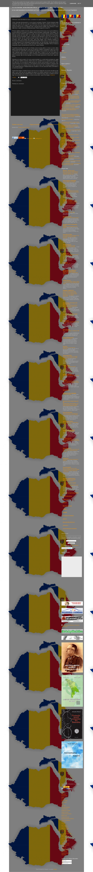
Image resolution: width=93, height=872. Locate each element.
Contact (63, 37)
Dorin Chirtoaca (64, 838)
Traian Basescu (64, 808)
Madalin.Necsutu (67, 280)
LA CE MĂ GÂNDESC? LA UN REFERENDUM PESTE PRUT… (69, 246)
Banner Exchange (65, 39)
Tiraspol (63, 823)
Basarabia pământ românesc (67, 818)
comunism (63, 821)
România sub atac (67, 438)
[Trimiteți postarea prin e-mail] (19, 77)
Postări (64, 860)
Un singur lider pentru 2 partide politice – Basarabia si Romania (71, 423)
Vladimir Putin (64, 835)
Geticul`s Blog (66, 365)
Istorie (62, 797)
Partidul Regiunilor (65, 844)
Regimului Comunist (65, 853)
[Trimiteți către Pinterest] (26, 77)
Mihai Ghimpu (64, 800)
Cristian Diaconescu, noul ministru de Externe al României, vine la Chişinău (70, 414)
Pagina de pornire (35, 124)
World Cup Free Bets (67, 394)
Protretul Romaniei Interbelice (70, 528)
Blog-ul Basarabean (67, 496)
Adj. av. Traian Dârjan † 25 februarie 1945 (71, 330)
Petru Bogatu (66, 320)
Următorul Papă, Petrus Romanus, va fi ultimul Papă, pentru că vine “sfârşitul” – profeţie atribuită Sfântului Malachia (71, 404)
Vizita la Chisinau (65, 828)
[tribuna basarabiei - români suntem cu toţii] (62, 21)
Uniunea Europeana (65, 820)
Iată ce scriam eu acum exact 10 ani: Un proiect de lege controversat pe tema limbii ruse (71, 450)
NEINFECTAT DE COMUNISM (69, 393)
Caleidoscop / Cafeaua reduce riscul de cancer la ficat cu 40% (70, 255)
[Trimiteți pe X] (23, 77)
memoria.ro (65, 525)
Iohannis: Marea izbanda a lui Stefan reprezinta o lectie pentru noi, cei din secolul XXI (70, 357)
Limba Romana (64, 826)
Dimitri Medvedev (65, 836)
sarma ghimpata (64, 831)
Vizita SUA (63, 854)
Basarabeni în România (68, 515)
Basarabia (63, 794)
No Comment (64, 795)
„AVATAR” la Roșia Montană (68, 431)
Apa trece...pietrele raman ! (69, 478)
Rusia (62, 803)
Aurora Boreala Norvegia (68, 212)
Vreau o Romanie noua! (68, 337)
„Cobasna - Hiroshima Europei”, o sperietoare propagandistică (68, 156)
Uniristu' (65, 502)
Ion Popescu (64, 851)
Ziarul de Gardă (66, 189)
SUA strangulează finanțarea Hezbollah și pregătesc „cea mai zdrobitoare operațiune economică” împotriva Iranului (70, 115)
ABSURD (65, 512)
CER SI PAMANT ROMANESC (69, 180)
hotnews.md (66, 253)
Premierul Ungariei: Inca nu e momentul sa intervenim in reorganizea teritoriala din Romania (71, 440)
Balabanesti (65, 458)
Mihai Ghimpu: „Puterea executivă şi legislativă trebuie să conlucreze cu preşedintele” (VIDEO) (70, 306)
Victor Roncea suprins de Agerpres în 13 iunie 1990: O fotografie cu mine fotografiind (71, 236)
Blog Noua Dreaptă (67, 505)
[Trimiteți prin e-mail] (21, 77)
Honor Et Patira (66, 329)
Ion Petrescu (66, 211)
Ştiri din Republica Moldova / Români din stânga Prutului (69, 271)
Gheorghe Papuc (65, 849)
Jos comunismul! (67, 467)
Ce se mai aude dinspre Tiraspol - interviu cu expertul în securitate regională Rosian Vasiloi (71, 282)
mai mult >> (64, 46)
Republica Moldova (65, 807)
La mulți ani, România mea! (68, 315)
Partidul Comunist (65, 817)
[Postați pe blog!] (22, 77)
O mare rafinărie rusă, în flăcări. (69, 181)
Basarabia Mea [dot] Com (69, 522)
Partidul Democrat (65, 843)
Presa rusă (63, 846)
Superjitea (65, 262)
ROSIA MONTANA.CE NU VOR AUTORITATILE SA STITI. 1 (69, 480)
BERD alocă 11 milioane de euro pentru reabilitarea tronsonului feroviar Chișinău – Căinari (71, 192)
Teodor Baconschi (65, 840)
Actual (62, 29)
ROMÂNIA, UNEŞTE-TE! (68, 290)
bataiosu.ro (65, 499)
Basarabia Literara (67, 216)
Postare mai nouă (17, 124)
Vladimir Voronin (64, 812)
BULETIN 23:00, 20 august (67, 119)
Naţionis (65, 518)
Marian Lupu (64, 815)
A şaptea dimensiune (68, 199)
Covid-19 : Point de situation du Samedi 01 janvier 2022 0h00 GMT (70, 141)
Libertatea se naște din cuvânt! (70, 314)
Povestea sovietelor (65, 31)
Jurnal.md (52, 75)
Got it (79, 3)
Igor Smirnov (64, 825)
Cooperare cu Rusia (65, 810)
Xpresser (65, 380)
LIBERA (64, 509)
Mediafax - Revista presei (69, 170)
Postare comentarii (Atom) (24, 127)
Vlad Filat (63, 805)
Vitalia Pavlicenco (67, 244)
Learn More (73, 3)
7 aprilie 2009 (64, 830)
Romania (63, 799)
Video (62, 34)
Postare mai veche (52, 124)
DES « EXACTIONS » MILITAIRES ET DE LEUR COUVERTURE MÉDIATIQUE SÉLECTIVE (70, 147)
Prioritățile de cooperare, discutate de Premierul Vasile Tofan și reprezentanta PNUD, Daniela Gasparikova (69, 126)
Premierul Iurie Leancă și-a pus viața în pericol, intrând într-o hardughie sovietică (71, 382)
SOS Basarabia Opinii (68, 421)
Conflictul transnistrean (66, 813)
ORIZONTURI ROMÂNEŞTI (69, 430)
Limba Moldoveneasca (66, 833)
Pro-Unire (65, 346)
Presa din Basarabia (67, 412)
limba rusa (63, 848)
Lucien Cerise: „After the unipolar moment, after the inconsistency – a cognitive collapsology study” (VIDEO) (70, 144)
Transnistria (64, 802)
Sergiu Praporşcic (67, 448)
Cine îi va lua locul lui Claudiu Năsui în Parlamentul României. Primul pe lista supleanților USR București (70, 173)
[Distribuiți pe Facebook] (25, 77)
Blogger (55, 869)
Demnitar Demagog (67, 374)
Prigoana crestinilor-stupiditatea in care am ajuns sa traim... (70, 486)
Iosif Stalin (63, 841)
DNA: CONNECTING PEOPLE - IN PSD (71, 375)
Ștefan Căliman (66, 390)
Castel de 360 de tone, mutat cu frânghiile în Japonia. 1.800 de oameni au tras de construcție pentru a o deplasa (71, 105)
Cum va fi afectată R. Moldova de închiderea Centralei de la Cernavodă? (71, 164)
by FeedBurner (75, 545)
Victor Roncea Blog (67, 234)
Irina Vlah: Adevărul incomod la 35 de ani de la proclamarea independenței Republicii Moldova (70, 102)
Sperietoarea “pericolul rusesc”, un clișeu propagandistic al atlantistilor (70, 138)
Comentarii (65, 863)
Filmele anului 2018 (67, 263)
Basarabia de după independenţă (70, 492)
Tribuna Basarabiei (67, 355)
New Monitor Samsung (67, 338)
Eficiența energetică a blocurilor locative (71, 217)
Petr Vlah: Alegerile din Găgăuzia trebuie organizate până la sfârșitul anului (70, 109)
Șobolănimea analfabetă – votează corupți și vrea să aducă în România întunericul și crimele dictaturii (70, 202)
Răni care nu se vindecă (66, 32)
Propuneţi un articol (65, 36)
